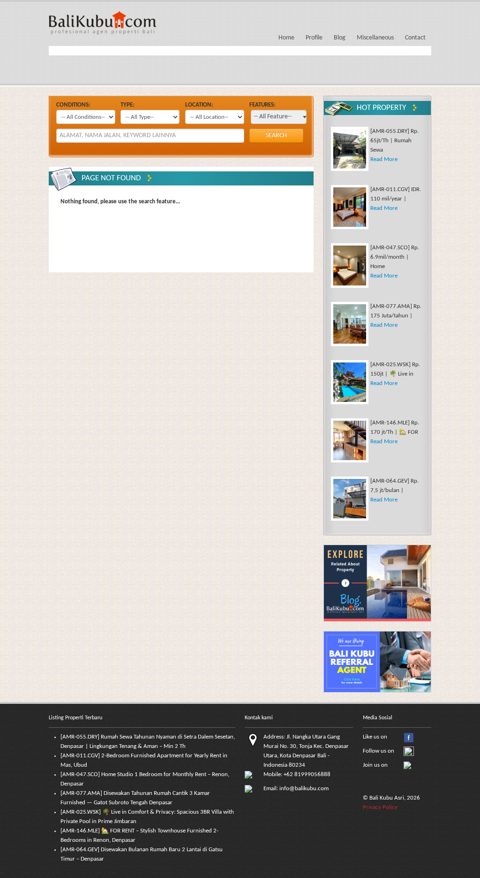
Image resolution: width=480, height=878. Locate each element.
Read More (384, 159)
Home (286, 37)
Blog (339, 37)
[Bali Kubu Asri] (103, 22)
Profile (314, 37)
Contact (415, 37)
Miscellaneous (375, 37)
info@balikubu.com (304, 789)
